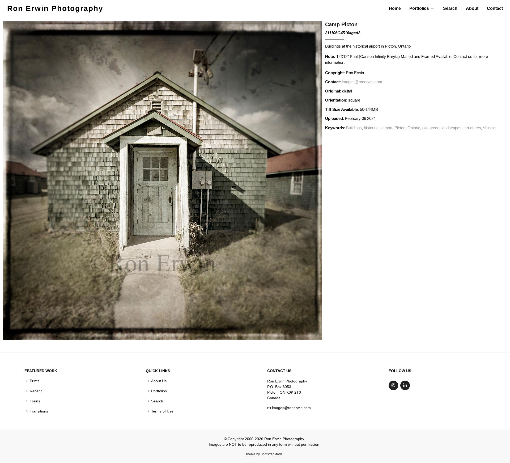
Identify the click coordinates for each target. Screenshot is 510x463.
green (434, 127)
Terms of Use (162, 411)
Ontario (413, 127)
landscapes (451, 127)
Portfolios (159, 391)
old (424, 127)
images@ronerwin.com (362, 81)
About (472, 8)
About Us (159, 381)
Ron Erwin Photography (55, 8)
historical (371, 127)
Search (450, 8)
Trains (35, 401)
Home (395, 8)
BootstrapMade (272, 454)
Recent (36, 391)
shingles (490, 127)
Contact (495, 8)
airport (386, 127)
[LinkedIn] (405, 385)
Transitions (39, 411)
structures (472, 127)
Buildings (354, 127)
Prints (34, 381)
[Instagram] (393, 385)
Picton (399, 127)
